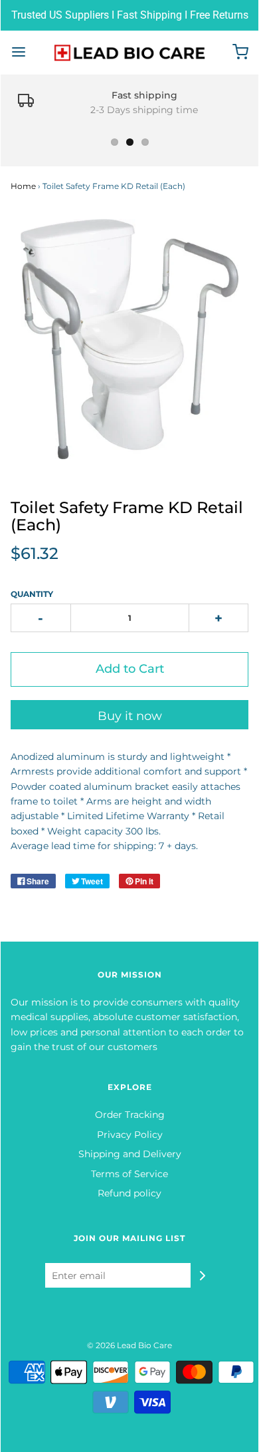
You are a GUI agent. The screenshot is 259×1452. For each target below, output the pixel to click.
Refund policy (129, 1193)
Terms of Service (129, 1174)
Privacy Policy (130, 1135)
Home (23, 186)
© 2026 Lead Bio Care (129, 1345)
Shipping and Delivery (129, 1154)
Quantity (32, 594)
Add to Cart (130, 668)
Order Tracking (130, 1115)
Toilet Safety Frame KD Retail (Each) (127, 516)
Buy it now (130, 716)
